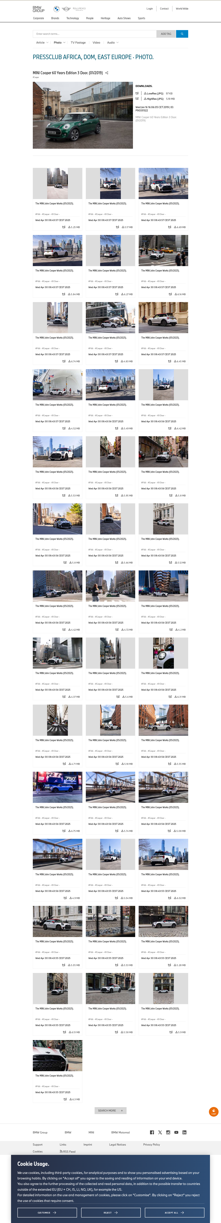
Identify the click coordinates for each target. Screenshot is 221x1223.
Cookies (38, 1151)
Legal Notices (117, 1144)
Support (37, 1144)
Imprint (88, 1144)
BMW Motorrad (120, 1132)
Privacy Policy (151, 1144)
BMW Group (40, 1132)
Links (63, 1144)
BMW (68, 1132)
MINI (91, 1132)
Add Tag (166, 33)
